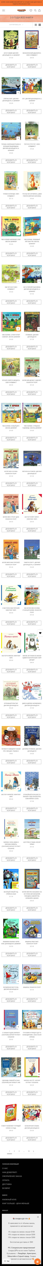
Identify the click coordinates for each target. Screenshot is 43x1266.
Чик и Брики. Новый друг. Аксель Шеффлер (11, 427)
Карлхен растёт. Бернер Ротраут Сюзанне (32, 1081)
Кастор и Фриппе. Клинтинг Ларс (11, 795)
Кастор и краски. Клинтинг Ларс (11, 657)
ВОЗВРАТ (6, 1188)
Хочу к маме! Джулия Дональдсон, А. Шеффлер (11, 54)
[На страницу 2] (33, 1151)
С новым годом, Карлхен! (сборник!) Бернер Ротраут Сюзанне (11, 1035)
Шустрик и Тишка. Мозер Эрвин (32, 843)
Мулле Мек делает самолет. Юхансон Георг (32, 381)
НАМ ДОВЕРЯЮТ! (9, 1172)
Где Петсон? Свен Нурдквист (11, 288)
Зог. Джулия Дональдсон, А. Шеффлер (32, 99)
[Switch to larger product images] (36, 24)
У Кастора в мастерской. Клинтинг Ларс (11, 609)
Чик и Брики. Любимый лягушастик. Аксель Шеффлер (32, 241)
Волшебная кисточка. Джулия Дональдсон (11, 988)
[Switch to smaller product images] (40, 24)
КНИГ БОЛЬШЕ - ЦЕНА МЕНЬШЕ (15, 1203)
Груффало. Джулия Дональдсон (32, 336)
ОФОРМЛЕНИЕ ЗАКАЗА (12, 1176)
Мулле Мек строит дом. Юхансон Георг (11, 518)
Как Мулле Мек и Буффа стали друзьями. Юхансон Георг (32, 610)
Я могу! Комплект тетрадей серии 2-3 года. (11, 1127)
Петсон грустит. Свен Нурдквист (32, 145)
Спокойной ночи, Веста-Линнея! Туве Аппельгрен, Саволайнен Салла (32, 797)
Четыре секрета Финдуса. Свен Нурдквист (11, 381)
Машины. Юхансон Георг (32, 987)
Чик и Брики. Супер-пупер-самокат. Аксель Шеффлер (11, 336)
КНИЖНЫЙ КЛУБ (9, 1200)
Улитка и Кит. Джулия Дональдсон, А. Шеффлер (11, 99)
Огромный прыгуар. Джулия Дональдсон (11, 704)
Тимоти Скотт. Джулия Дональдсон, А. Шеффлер (31, 563)
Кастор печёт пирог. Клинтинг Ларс (32, 518)
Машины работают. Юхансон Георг (32, 942)
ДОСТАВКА (7, 1184)
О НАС (5, 1168)
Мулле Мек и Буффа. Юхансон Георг (11, 472)
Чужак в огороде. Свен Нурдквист (11, 195)
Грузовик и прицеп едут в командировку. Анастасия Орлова (32, 1035)
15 (28, 1151)
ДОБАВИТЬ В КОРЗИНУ (11, 66)
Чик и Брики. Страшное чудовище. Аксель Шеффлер (32, 427)
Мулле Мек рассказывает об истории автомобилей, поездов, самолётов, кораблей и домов (32, 895)
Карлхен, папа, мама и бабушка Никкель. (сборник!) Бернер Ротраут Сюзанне (11, 845)
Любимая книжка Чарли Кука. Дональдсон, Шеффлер (11, 942)
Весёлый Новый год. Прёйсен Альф (11, 893)
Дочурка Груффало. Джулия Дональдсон (31, 750)
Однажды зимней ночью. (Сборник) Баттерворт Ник (11, 1081)
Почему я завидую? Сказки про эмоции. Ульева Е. (11, 750)
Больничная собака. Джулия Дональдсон (32, 1127)
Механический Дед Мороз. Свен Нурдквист (32, 54)
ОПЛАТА (5, 1180)
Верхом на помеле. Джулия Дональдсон (32, 472)
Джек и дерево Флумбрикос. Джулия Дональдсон (32, 704)
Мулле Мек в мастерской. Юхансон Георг (11, 563)
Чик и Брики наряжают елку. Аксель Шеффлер (11, 240)
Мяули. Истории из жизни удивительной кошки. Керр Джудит (31, 658)
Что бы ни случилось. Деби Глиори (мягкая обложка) (32, 195)
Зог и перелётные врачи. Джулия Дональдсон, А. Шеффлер (32, 289)
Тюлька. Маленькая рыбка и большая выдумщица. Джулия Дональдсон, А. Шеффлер (11, 147)
